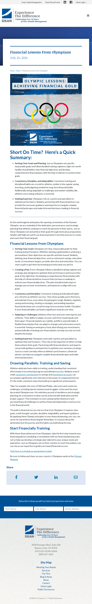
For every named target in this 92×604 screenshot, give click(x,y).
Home (12, 71)
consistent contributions (27, 374)
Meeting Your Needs (46, 567)
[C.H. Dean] (24, 15)
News (18, 71)
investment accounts (62, 374)
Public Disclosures (55, 598)
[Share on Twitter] (36, 477)
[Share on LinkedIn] (56, 477)
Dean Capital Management (32, 2)
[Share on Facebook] (16, 477)
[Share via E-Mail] (76, 477)
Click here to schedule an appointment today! (31, 451)
